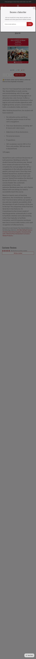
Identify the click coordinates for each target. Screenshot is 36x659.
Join (29, 24)
